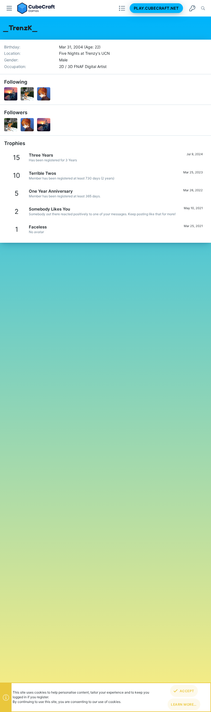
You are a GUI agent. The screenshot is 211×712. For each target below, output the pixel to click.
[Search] (203, 8)
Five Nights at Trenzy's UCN (84, 53)
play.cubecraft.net (156, 8)
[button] (9, 8)
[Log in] (192, 8)
